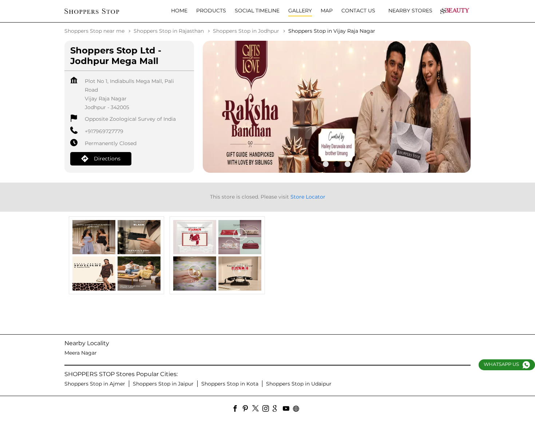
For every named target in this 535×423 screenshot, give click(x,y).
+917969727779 (104, 131)
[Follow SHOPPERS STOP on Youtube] (288, 409)
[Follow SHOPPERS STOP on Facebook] (237, 409)
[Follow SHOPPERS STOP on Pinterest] (247, 409)
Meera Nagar (80, 353)
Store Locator (307, 196)
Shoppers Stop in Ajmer (94, 383)
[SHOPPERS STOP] (91, 10)
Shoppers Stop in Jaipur (163, 383)
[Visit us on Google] (278, 409)
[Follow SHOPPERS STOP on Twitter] (257, 409)
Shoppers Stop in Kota (229, 383)
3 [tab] (347, 164)
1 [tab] (326, 164)
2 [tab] (337, 164)
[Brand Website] (298, 409)
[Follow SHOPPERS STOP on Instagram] (267, 409)
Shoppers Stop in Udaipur (299, 383)
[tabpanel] (337, 107)
